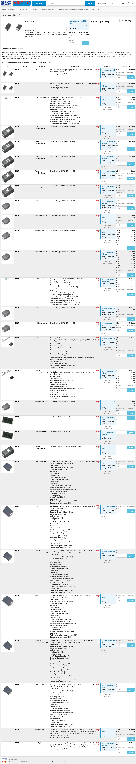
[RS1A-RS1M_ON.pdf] (98, 730)
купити (85, 43)
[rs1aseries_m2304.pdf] (98, 127)
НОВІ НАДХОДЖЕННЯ (9, 9)
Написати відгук (126, 21)
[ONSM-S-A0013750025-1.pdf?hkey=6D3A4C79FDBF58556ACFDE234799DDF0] (98, 507)
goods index (13, 759)
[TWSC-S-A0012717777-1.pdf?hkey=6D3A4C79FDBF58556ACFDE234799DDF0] (98, 551)
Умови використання (58, 761)
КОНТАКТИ (95, 9)
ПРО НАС (34, 9)
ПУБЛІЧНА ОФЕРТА (47, 9)
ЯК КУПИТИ (24, 9)
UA (113, 3)
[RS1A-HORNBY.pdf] (98, 743)
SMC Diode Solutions (42, 97)
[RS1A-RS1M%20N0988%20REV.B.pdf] (98, 98)
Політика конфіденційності (44, 761)
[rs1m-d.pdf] (98, 201)
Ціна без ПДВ (102, 3)
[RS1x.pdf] (98, 339)
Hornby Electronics (41, 743)
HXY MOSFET (40, 83)
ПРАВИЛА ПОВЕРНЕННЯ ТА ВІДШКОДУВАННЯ (72, 9)
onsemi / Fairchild (40, 432)
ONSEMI (38, 338)
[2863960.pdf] (98, 462)
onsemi (37, 417)
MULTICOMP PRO (41, 461)
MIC (36, 70)
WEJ (33, 30)
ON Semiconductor (41, 201)
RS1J (17, 70)
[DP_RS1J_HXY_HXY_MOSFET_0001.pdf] (65, 29)
